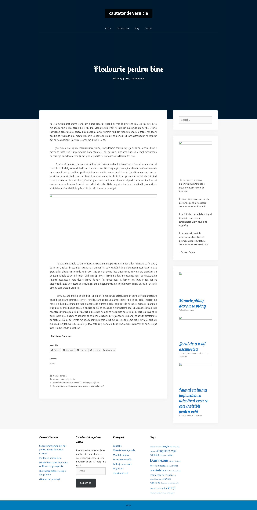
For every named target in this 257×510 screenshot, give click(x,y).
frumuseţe (160, 466)
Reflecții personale (186, 310)
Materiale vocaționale (124, 450)
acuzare (152, 447)
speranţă (153, 488)
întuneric (165, 493)
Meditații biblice (121, 455)
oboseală (153, 479)
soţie (177, 483)
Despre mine (123, 28)
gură (170, 466)
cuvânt (170, 455)
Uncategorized (59, 376)
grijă (67, 379)
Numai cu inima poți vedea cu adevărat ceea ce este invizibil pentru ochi (193, 400)
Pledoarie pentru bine (50, 458)
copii (173, 450)
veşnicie (163, 488)
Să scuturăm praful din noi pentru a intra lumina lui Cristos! (78, 386)
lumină (171, 471)
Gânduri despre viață (49, 479)
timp (157, 488)
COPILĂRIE (155, 455)
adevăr (157, 447)
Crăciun (163, 455)
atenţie (56, 379)
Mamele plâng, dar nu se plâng (192, 303)
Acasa (108, 28)
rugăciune (155, 483)
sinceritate (171, 483)
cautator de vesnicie (128, 13)
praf (161, 479)
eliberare (171, 461)
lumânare (177, 471)
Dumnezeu (159, 460)
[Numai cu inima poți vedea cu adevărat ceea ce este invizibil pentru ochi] (195, 383)
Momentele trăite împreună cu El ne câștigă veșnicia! (76, 383)
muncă (168, 475)
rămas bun (163, 483)
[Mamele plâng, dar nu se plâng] (195, 293)
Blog (137, 28)
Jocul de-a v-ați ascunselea (192, 346)
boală (174, 447)
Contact (148, 28)
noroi (174, 475)
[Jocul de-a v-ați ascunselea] (195, 336)
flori (152, 466)
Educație (182, 353)
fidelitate (178, 461)
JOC (167, 470)
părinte (167, 479)
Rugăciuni (118, 468)
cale (178, 447)
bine (63, 379)
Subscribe (85, 483)
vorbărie (158, 493)
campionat (153, 451)
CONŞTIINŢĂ (163, 451)
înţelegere (171, 493)
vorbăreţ (152, 493)
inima (175, 466)
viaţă (171, 488)
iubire (73, 379)
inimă (153, 470)
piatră (158, 479)
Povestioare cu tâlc (194, 353)
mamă (153, 475)
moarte (160, 475)
